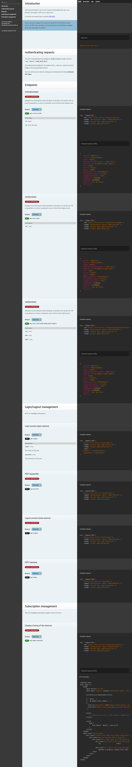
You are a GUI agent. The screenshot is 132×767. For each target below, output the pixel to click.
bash (79, 1)
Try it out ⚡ (36, 109)
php (92, 1)
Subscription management (8, 17)
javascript (86, 1)
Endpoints (4, 11)
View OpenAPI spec (5, 23)
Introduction (4, 6)
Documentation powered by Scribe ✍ (9, 25)
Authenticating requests (7, 9)
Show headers (85, 677)
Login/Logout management (8, 14)
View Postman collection (6, 21)
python (97, 1)
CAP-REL (52, 16)
